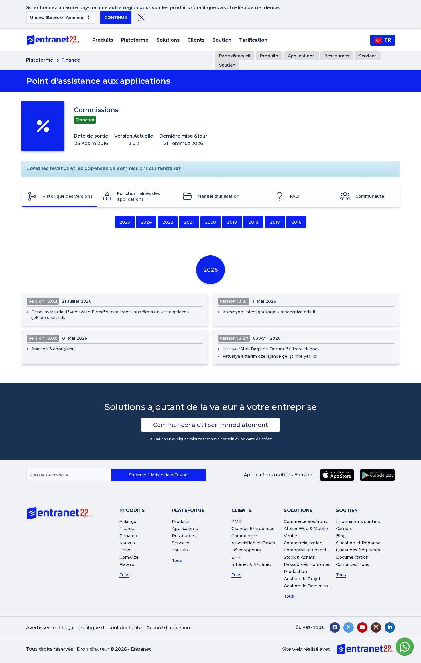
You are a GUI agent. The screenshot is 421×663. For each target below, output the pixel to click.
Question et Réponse (358, 542)
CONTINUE (116, 17)
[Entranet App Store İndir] (337, 475)
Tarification (253, 40)
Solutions (168, 40)
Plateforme (135, 40)
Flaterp (126, 564)
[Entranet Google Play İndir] (377, 475)
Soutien (221, 40)
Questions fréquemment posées (370, 550)
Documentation (352, 557)
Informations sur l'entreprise (366, 521)
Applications (301, 55)
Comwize (129, 557)
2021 (189, 222)
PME (236, 521)
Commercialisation (303, 542)
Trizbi (125, 550)
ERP (236, 557)
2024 (146, 222)
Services (368, 55)
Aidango (127, 521)
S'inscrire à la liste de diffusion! (158, 475)
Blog (340, 535)
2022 (167, 222)
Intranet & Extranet (251, 564)
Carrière (344, 528)
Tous (124, 574)
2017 (275, 222)
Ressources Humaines (307, 564)
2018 (253, 222)
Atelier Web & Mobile (306, 528)
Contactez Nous (352, 564)
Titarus (126, 528)
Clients (195, 40)
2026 (124, 222)
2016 (296, 222)
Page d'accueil (234, 55)
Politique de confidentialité (110, 627)
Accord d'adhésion (168, 627)
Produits (102, 40)
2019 (232, 222)
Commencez (244, 535)
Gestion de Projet (302, 578)
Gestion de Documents (308, 585)
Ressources (336, 55)
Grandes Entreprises (252, 528)
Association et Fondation (257, 542)
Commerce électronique (309, 521)
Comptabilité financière (308, 550)
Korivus (127, 542)
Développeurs (246, 550)
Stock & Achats (299, 557)
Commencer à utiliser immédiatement (210, 424)
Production (295, 571)
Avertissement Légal (50, 627)
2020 (210, 222)
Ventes (291, 535)
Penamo (128, 535)
